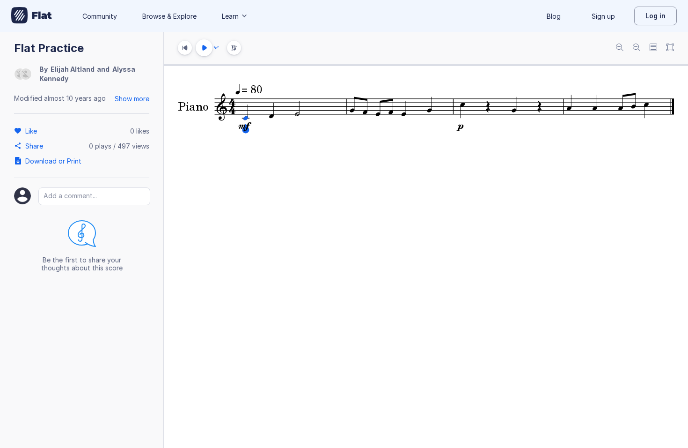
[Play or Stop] (204, 47)
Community (99, 16)
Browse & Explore (169, 16)
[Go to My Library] (31, 16)
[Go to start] (185, 48)
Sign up (603, 16)
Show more (132, 99)
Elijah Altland (73, 69)
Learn (230, 16)
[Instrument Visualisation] (234, 48)
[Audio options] (216, 47)
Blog (554, 16)
